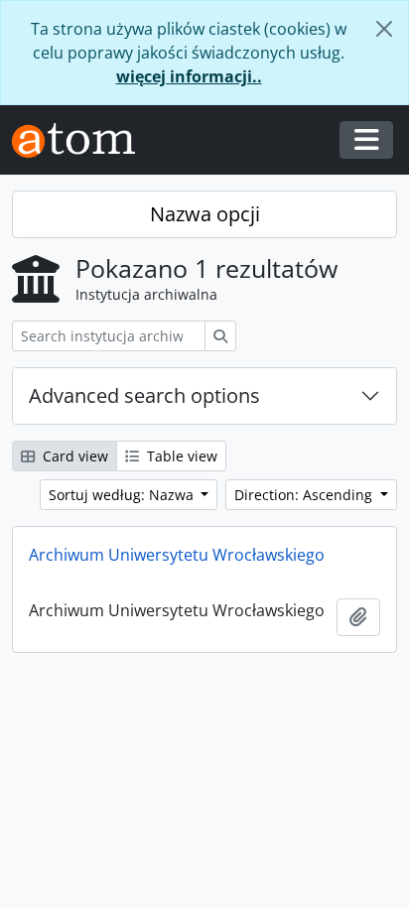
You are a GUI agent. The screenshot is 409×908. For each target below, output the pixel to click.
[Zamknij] (384, 29)
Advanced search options (144, 395)
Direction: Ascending (305, 494)
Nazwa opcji (205, 213)
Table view (180, 456)
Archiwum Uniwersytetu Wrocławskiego (177, 555)
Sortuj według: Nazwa (123, 494)
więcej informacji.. (189, 76)
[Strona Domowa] (81, 140)
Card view (73, 456)
